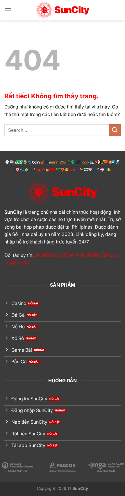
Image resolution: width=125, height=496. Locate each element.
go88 (11, 263)
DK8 (56, 255)
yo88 (23, 263)
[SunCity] (62, 10)
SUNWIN (88, 255)
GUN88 (43, 255)
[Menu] (7, 10)
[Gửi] (115, 130)
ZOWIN (70, 255)
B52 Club (109, 255)
